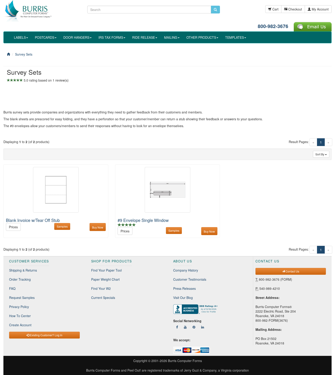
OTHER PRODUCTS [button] (201, 37)
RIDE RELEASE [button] (143, 37)
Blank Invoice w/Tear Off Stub (33, 220)
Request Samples (22, 297)
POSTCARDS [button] (44, 37)
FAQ (12, 288)
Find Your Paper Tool (106, 270)
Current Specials (103, 297)
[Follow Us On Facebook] (177, 327)
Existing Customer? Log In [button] (45, 335)
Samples (62, 226)
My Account (320, 9)
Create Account (20, 325)
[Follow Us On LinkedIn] (202, 327)
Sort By (320, 154)
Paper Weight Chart (105, 279)
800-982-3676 (273, 26)
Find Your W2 (101, 288)
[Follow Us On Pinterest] (194, 327)
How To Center (20, 315)
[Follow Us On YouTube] (185, 327)
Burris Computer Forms (185, 360)
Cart (274, 9)
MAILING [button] (170, 37)
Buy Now (97, 227)
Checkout (294, 9)
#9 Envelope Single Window (143, 220)
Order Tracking (20, 279)
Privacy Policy (19, 306)
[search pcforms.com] (215, 9)
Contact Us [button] (292, 271)
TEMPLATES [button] (234, 37)
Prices (13, 227)
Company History (185, 270)
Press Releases (184, 288)
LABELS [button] (20, 37)
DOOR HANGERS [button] (76, 37)
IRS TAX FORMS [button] (110, 37)
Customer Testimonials (189, 279)
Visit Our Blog (183, 297)
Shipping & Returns (23, 270)
